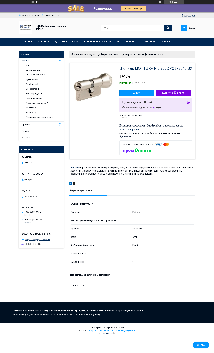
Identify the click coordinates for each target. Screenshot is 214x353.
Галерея (165, 41)
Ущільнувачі (31, 108)
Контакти (43, 41)
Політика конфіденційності (123, 330)
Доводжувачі (32, 89)
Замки (29, 65)
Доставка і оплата (66, 41)
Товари (25, 60)
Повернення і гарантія (97, 41)
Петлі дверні (32, 84)
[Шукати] (168, 28)
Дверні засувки (33, 70)
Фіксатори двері (34, 93)
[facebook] (70, 184)
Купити (136, 92)
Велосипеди (32, 112)
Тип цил (75, 167)
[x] (74, 184)
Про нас (131, 41)
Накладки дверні (34, 98)
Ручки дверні (32, 79)
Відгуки (25, 131)
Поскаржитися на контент (98, 330)
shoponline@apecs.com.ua (37, 239)
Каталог (26, 137)
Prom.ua (121, 328)
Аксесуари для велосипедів (39, 117)
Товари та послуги (85, 54)
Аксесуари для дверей (37, 103)
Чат (203, 345)
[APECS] (25, 33)
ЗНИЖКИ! (150, 41)
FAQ (118, 41)
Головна (26, 41)
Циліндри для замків (108, 54)
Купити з (167, 92)
